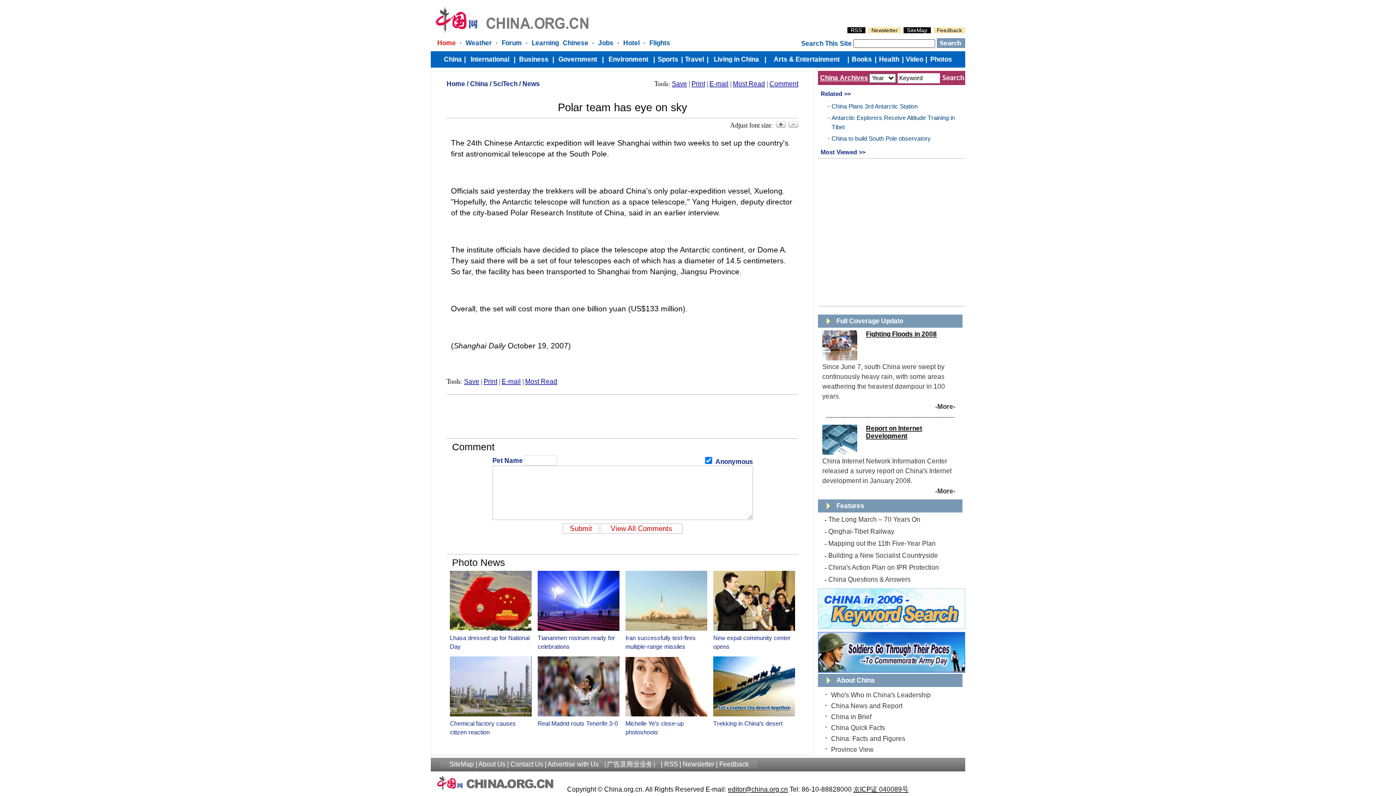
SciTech (505, 84)
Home (456, 84)
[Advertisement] (622, 416)
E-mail (719, 84)
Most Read (749, 84)
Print (698, 84)
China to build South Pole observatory (881, 138)
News (531, 84)
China (479, 84)
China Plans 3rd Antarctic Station (875, 106)
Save (679, 84)
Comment (783, 84)
